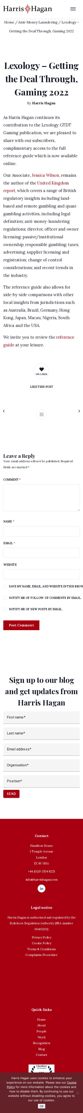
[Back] (42, 414)
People (41, 1031)
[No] (77, 1093)
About (41, 1025)
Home (9, 22)
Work (42, 1037)
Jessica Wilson (45, 175)
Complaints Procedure (41, 955)
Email (8, 543)
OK (42, 1106)
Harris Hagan (44, 103)
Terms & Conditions (41, 949)
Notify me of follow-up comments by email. (45, 598)
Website (10, 564)
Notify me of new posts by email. (35, 609)
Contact (41, 1055)
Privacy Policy (41, 937)
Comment (12, 479)
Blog (41, 1049)
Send (11, 794)
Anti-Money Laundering (37, 22)
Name (7, 521)
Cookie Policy (41, 943)
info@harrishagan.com (42, 880)
